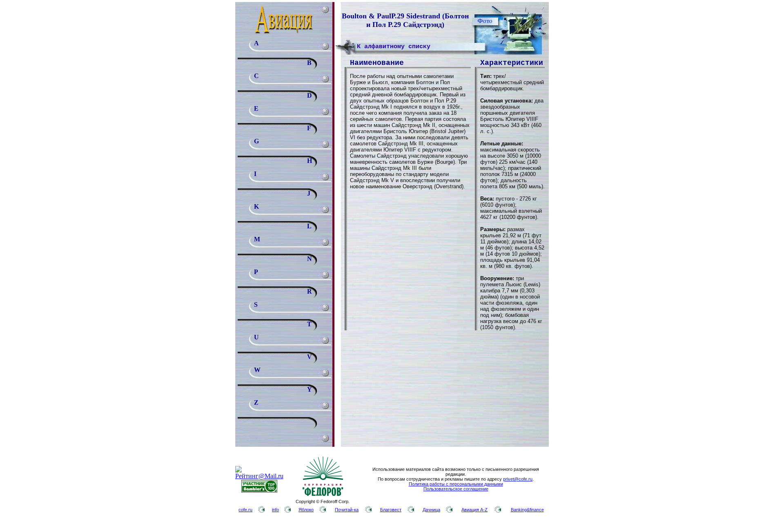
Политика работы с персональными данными (456, 483)
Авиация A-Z (474, 509)
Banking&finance (527, 509)
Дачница (431, 509)
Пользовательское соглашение (455, 488)
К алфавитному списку (393, 46)
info (275, 509)
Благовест (390, 509)
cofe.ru (245, 509)
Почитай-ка (347, 509)
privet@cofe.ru (517, 479)
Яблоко (306, 509)
